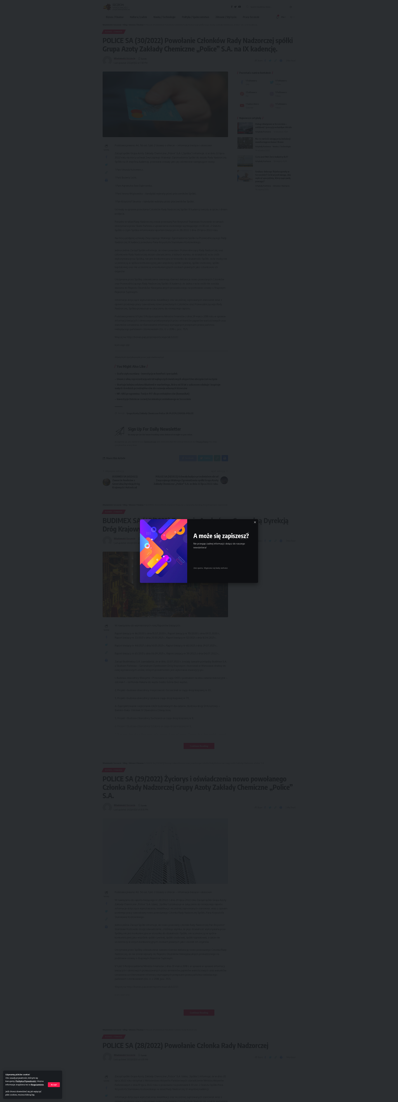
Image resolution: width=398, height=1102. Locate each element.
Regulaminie (37, 1084)
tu (33, 1094)
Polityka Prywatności (26, 1081)
